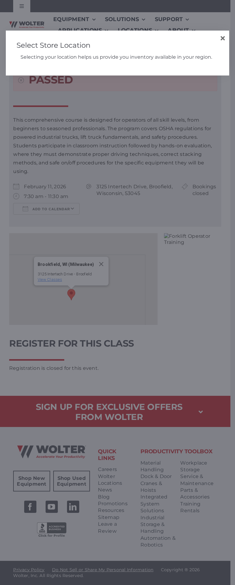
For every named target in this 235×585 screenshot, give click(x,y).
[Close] (223, 38)
